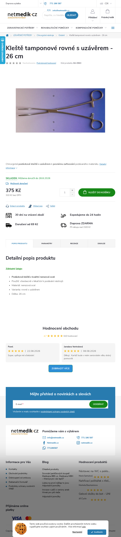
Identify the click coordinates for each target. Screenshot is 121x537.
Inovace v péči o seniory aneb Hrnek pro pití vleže (55, 491)
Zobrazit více (61, 368)
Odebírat (98, 404)
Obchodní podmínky (18, 473)
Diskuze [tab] (101, 243)
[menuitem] (23, 28)
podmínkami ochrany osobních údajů (58, 411)
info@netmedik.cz (55, 437)
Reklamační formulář (18, 482)
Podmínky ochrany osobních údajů (22, 487)
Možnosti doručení (19, 183)
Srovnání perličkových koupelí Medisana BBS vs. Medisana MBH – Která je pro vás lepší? (57, 476)
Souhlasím (98, 532)
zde (84, 526)
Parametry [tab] (46, 243)
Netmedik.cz (53, 442)
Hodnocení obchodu (60, 328)
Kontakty (13, 469)
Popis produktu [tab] (19, 243)
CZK (106, 3)
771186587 (52, 448)
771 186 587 (87, 437)
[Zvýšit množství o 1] (72, 190)
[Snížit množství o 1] (72, 194)
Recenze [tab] (74, 243)
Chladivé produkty (50, 469)
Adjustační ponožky (51, 496)
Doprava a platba (13, 3)
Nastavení (77, 532)
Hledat (71, 15)
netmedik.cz (86, 442)
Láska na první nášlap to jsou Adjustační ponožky (55, 484)
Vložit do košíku (99, 192)
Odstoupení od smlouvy (20, 478)
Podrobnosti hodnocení (46, 63)
